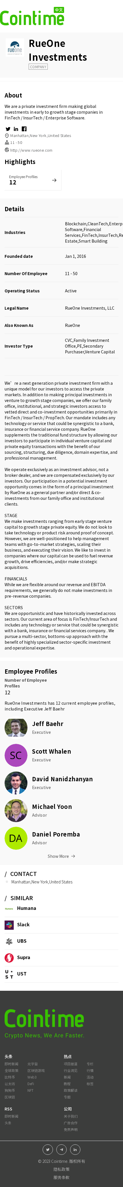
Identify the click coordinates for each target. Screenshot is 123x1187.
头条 (8, 1122)
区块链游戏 (36, 1070)
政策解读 (71, 1090)
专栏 (90, 1063)
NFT (30, 1090)
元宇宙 (32, 1063)
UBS (22, 940)
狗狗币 (10, 1090)
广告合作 (71, 1122)
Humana (26, 907)
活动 (90, 1076)
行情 (90, 1070)
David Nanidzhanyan (62, 779)
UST (22, 973)
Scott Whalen (51, 751)
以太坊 (10, 1083)
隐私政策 (61, 1169)
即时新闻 (11, 1063)
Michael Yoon (52, 806)
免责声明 (71, 1129)
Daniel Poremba (56, 834)
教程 (67, 1083)
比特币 (10, 1076)
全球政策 (11, 1070)
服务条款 (61, 1177)
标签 (90, 1083)
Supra (23, 957)
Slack (23, 924)
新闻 (67, 1076)
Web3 (32, 1076)
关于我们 (71, 1116)
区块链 (10, 1096)
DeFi (30, 1083)
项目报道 (71, 1063)
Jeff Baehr (54, 709)
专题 (67, 1096)
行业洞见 (71, 1070)
